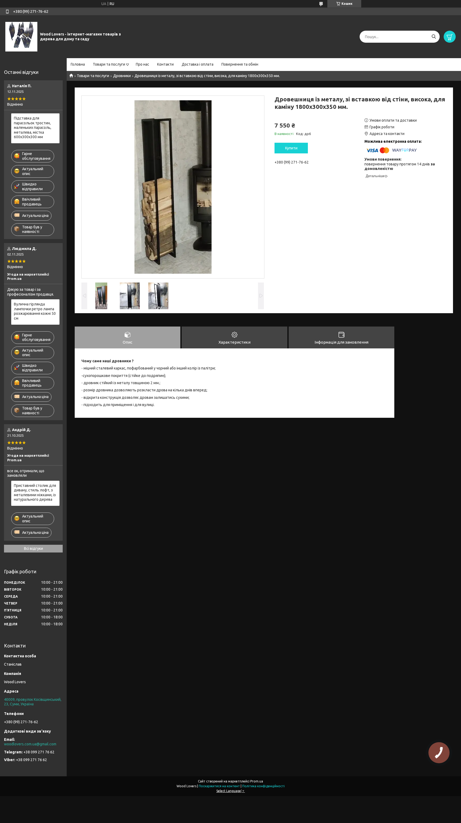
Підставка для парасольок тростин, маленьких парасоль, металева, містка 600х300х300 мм (32, 127)
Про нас (142, 64)
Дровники (122, 76)
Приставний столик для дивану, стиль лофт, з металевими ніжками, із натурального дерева (35, 492)
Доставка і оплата (197, 64)
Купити (291, 148)
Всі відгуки (33, 548)
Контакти (165, 64)
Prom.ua (256, 781)
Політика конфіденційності (263, 786)
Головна (78, 64)
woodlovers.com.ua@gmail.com (30, 744)
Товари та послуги (109, 64)
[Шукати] (434, 37)
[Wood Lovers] (21, 36)
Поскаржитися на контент (219, 786)
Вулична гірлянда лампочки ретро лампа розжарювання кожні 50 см (35, 311)
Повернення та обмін (239, 64)
